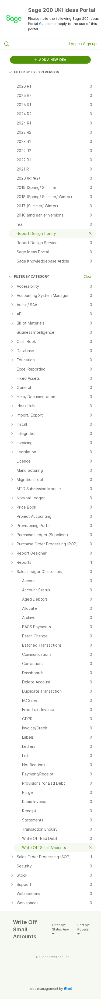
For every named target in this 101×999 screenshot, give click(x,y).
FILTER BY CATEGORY (31, 276)
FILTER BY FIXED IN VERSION (36, 72)
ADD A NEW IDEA (52, 60)
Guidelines (48, 23)
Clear (87, 276)
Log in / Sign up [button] (83, 43)
